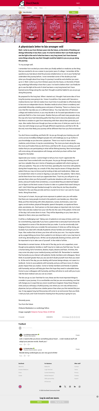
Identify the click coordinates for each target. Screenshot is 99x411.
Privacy (76, 372)
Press (20, 372)
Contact (76, 366)
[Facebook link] (60, 386)
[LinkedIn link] (75, 386)
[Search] (79, 8)
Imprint (76, 378)
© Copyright (21, 317)
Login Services (48, 369)
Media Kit (47, 366)
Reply (20, 344)
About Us (21, 366)
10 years (78, 335)
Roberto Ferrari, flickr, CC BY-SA (43, 312)
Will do (39, 402)
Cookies (76, 375)
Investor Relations (23, 369)
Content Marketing (49, 372)
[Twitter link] (65, 386)
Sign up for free (59, 402)
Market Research (49, 375)
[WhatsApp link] (79, 386)
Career (20, 375)
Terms (76, 369)
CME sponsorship (49, 378)
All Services (47, 381)
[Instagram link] (70, 386)
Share (73, 12)
